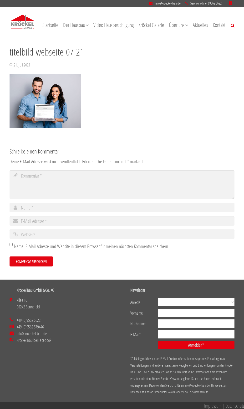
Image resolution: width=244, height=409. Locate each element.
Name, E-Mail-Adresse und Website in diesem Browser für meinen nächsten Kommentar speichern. (91, 246)
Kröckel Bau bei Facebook (34, 340)
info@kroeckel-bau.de (168, 3)
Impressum (213, 406)
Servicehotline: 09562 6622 (206, 3)
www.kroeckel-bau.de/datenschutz (188, 391)
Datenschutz (234, 406)
